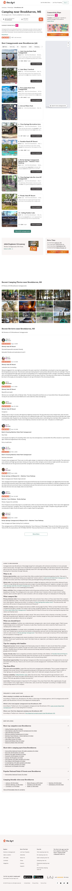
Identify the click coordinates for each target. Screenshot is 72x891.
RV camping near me (42, 855)
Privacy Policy (35, 883)
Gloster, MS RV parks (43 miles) (14, 757)
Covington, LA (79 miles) (12, 786)
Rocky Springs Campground (26, 633)
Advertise (22, 855)
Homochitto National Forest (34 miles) (16, 774)
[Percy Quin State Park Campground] (22, 94)
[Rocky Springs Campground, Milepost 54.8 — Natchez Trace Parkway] (22, 166)
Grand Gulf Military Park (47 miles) (14, 741)
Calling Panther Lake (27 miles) (14, 729)
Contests (5, 860)
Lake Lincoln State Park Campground (55, 578)
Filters (5, 46)
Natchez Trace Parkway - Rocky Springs (14, 499)
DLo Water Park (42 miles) (12, 737)
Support (22, 866)
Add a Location (7, 855)
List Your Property (57, 2)
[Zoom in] (68, 43)
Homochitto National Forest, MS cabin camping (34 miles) (21, 751)
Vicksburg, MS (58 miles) (34, 784)
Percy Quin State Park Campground (15, 610)
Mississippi (10, 7)
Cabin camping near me (43, 857)
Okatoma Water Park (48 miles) (14, 742)
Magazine (5, 863)
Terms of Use (43, 883)
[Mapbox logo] (49, 107)
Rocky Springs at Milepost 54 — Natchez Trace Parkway (18, 476)
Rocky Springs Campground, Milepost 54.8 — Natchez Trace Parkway (22, 520)
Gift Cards (5, 857)
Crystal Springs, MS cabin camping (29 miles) (18, 763)
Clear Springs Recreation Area (44, 602)
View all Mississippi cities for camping (14, 789)
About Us (22, 857)
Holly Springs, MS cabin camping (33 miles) (17, 759)
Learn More (50, 21)
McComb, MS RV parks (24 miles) (14, 752)
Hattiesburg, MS (60, 246)
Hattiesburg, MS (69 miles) (56, 784)
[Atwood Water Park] (22, 112)
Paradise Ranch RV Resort (59, 654)
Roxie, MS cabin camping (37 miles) (15, 764)
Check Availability (36, 63)
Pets (43, 46)
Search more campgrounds (59, 105)
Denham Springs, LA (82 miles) (14, 784)
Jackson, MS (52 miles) (12, 783)
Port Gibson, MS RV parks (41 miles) (15, 761)
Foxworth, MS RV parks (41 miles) (14, 756)
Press (21, 860)
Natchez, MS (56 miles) (55, 783)
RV (17, 46)
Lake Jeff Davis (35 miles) (12, 732)
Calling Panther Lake (21, 675)
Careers (22, 863)
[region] (57, 74)
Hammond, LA (60, 244)
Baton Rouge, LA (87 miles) (35, 783)
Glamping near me (41, 860)
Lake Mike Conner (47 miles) (13, 739)
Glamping (36, 46)
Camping (4, 7)
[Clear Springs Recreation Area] (22, 130)
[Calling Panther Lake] (22, 219)
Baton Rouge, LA (61, 248)
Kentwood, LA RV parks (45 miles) (14, 766)
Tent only (12, 46)
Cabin (30, 46)
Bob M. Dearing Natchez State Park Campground (16, 432)
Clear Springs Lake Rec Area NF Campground (16, 586)
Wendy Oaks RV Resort (9, 346)
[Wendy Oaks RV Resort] (22, 202)
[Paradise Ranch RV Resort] (22, 148)
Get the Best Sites (45, 2)
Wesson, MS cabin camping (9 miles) (15, 754)
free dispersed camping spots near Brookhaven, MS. (40, 713)
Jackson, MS (58, 242)
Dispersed (23, 46)
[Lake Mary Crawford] (22, 76)
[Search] (41, 19)
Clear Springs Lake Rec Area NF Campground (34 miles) (21, 731)
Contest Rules (27, 883)
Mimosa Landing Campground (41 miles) (16, 734)
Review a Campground (9, 852)
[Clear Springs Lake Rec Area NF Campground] (22, 183)
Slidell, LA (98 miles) (32, 786)
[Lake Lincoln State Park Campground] (22, 57)
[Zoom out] (68, 45)
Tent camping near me (42, 852)
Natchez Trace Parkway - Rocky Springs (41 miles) (19, 736)
